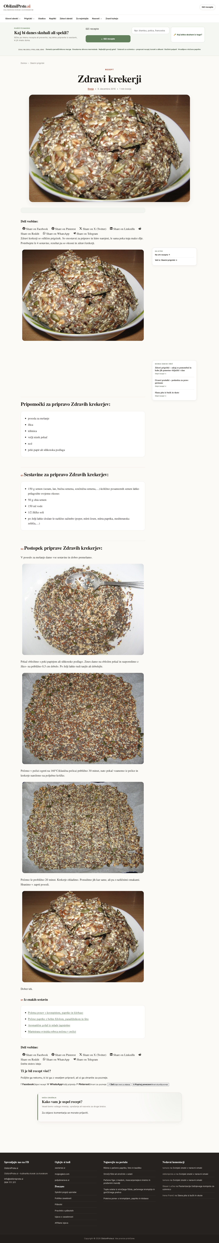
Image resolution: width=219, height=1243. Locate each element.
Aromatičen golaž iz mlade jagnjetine (49, 1025)
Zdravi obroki (66, 18)
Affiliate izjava (61, 1223)
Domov (24, 63)
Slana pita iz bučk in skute (190, 1195)
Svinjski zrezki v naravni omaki (187, 1168)
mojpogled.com (62, 1174)
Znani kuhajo (112, 18)
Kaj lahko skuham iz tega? (188, 34)
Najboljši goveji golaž (107, 49)
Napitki (52, 18)
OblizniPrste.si (11, 1168)
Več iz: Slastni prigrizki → (166, 260)
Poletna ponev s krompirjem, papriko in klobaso (55, 1012)
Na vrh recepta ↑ (162, 255)
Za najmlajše (82, 18)
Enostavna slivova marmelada (84, 49)
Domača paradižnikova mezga (58, 49)
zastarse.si (60, 1168)
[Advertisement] (83, 366)
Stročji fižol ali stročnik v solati (118, 1174)
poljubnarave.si (62, 1180)
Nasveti (97, 18)
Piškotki (58, 1204)
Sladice (42, 18)
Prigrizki (29, 18)
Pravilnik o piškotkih (64, 1210)
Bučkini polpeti (170, 49)
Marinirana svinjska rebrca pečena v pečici (52, 1031)
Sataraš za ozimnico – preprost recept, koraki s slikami (140, 49)
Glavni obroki (13, 18)
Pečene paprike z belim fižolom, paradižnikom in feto (58, 1019)
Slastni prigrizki (37, 63)
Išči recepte (207, 7)
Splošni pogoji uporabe (65, 1192)
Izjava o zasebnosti (64, 1217)
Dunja (91, 89)
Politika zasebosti (63, 1198)
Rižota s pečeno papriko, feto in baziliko (122, 1168)
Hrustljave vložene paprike (189, 49)
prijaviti (83, 1112)
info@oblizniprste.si (13, 1179)
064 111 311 (10, 1182)
